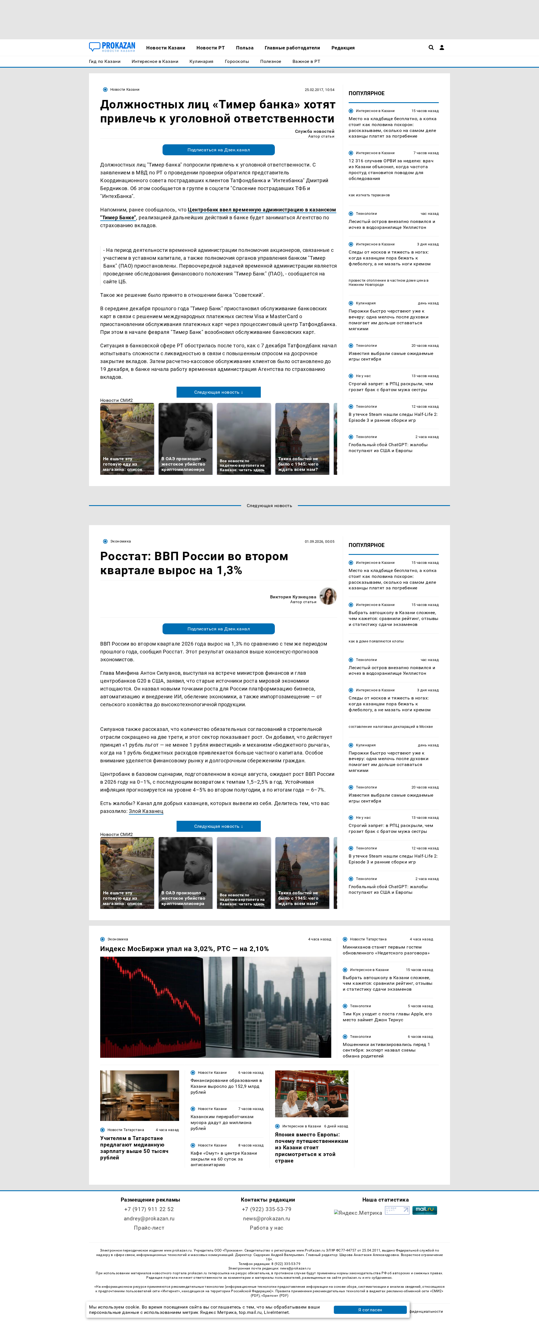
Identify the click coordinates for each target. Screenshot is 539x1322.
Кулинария (366, 303)
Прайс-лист (149, 1228)
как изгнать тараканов (369, 195)
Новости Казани (125, 89)
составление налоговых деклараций (382, 726)
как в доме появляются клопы (376, 641)
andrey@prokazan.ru (149, 1218)
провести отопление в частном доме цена (387, 280)
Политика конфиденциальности (413, 1311)
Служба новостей (314, 131)
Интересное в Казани (375, 111)
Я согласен (370, 1309)
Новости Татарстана (368, 939)
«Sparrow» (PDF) (274, 1296)
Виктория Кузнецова (293, 597)
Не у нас (363, 376)
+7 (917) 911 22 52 (149, 1209)
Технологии (366, 213)
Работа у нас (267, 1228)
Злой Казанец (146, 811)
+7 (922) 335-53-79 (266, 1209)
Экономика (120, 541)
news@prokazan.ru (266, 1218)
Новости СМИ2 (116, 400)
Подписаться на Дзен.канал (219, 149)
